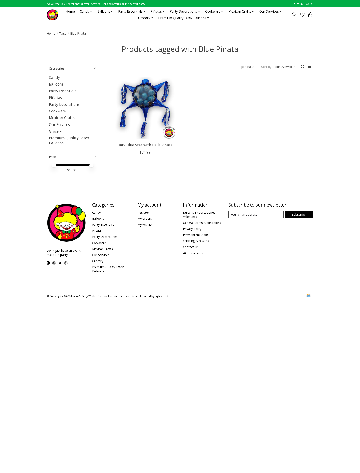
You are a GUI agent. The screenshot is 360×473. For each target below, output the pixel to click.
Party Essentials (62, 90)
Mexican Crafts (62, 117)
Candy (54, 77)
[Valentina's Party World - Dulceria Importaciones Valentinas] (52, 14)
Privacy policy (192, 229)
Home (70, 11)
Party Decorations (64, 104)
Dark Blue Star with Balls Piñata (145, 144)
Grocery (55, 131)
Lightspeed (161, 296)
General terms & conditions (202, 222)
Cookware (57, 110)
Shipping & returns (196, 241)
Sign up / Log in (303, 4)
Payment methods (196, 235)
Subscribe (299, 214)
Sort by (266, 67)
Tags (62, 33)
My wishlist (145, 224)
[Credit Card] (308, 296)
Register (143, 212)
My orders (145, 218)
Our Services (59, 124)
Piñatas (55, 97)
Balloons (56, 84)
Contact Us (191, 247)
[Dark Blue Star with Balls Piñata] (145, 108)
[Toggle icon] (294, 15)
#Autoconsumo (193, 253)
